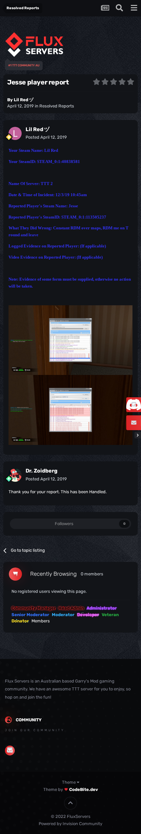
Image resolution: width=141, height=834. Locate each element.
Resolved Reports (56, 106)
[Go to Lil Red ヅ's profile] (15, 133)
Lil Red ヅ (23, 99)
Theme (69, 782)
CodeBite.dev (83, 789)
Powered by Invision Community (70, 823)
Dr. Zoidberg (41, 471)
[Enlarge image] (70, 339)
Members (40, 620)
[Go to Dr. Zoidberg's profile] (15, 475)
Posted (46, 137)
